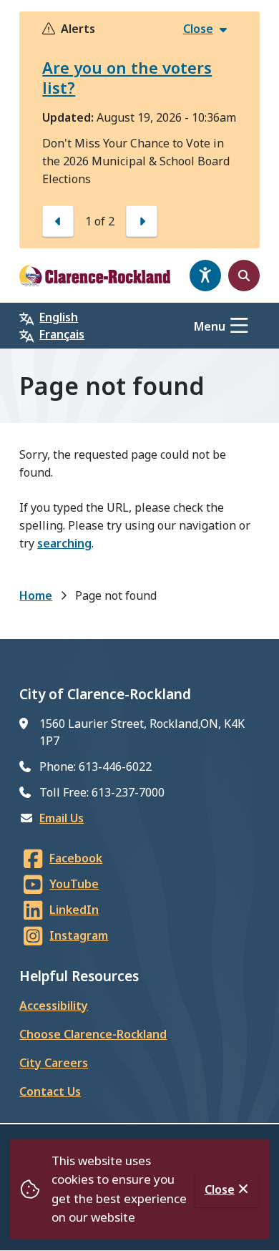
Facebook (75, 858)
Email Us (61, 818)
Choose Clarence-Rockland (93, 1034)
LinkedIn (74, 909)
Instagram (78, 935)
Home (35, 595)
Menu (209, 326)
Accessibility (53, 1005)
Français (61, 334)
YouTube (74, 884)
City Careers (53, 1063)
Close (220, 1189)
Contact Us (50, 1091)
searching (64, 543)
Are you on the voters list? (127, 77)
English (58, 317)
